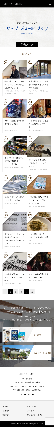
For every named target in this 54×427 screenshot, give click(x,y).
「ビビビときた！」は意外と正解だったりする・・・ (38, 123)
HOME (5, 406)
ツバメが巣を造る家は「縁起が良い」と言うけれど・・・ (38, 163)
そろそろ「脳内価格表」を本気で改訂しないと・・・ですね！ (14, 160)
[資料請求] (27, 327)
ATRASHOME (12, 3)
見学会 (36, 130)
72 (32, 292)
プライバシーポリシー (36, 415)
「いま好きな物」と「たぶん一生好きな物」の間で (38, 237)
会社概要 (6, 410)
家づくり (19, 91)
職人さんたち (44, 91)
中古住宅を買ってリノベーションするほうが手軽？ (14, 277)
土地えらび (13, 91)
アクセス (30, 410)
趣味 (11, 130)
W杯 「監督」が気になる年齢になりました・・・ (14, 123)
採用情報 (6, 415)
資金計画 (9, 93)
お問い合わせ (32, 406)
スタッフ (31, 91)
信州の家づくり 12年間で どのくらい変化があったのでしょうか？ (14, 84)
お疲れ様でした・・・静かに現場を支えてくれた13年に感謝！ (38, 84)
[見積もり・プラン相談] (27, 345)
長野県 (14, 93)
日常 (11, 167)
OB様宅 (7, 91)
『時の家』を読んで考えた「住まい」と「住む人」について (38, 200)
